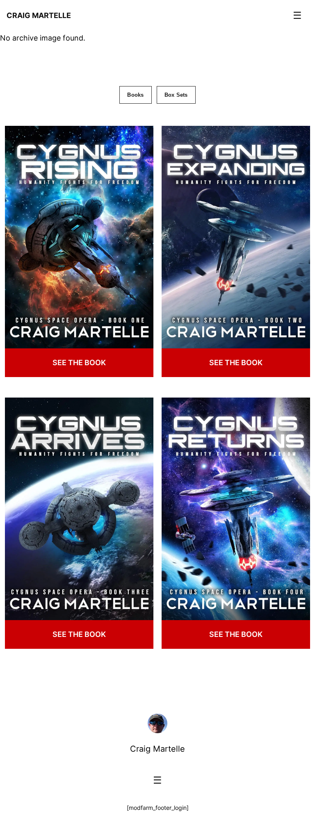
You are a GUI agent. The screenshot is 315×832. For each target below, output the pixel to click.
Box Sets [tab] (176, 95)
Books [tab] (135, 95)
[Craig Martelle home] (157, 723)
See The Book (79, 362)
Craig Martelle (157, 749)
